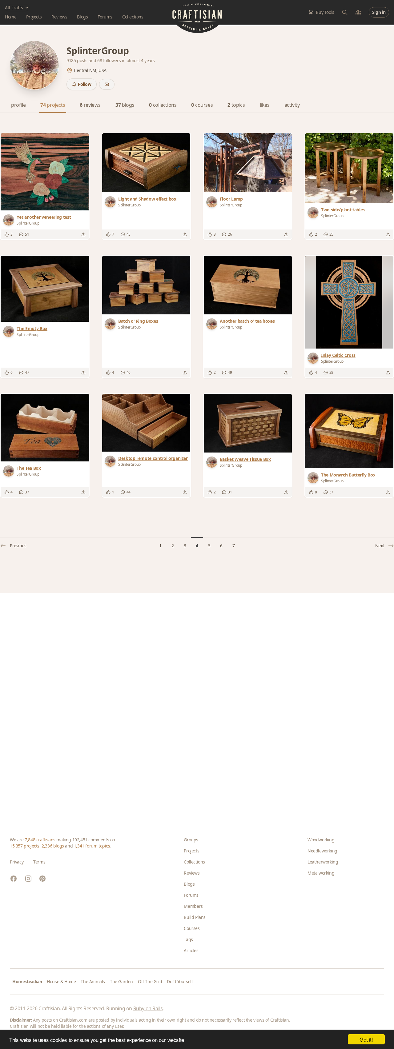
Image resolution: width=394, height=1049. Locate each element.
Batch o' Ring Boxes (138, 321)
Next (379, 545)
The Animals (93, 981)
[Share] (83, 234)
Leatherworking (323, 862)
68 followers (109, 60)
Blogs (82, 17)
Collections (132, 17)
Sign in (379, 12)
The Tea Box (29, 468)
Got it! (366, 1039)
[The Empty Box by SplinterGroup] (45, 289)
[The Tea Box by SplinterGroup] (45, 427)
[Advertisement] (194, 705)
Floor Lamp (231, 199)
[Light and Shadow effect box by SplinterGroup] (146, 162)
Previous (18, 545)
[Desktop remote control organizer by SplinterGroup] (146, 423)
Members (193, 906)
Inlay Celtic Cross (338, 355)
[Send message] (107, 84)
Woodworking (321, 840)
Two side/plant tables (343, 210)
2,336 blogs (53, 846)
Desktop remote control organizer (153, 458)
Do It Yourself (180, 981)
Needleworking (322, 851)
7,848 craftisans (40, 840)
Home (10, 17)
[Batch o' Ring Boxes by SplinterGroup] (146, 285)
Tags (188, 939)
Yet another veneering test (44, 217)
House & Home (61, 981)
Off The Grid (150, 981)
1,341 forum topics (92, 846)
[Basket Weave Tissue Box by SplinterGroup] (248, 423)
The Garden (121, 981)
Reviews (59, 17)
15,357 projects (24, 846)
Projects (34, 17)
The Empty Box (32, 328)
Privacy (16, 862)
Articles (191, 950)
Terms (39, 862)
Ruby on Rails (148, 1008)
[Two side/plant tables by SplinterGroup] (349, 168)
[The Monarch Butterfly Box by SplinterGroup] (349, 431)
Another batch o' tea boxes (247, 321)
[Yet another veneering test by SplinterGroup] (45, 171)
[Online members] (358, 12)
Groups (191, 840)
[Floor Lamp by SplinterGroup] (248, 162)
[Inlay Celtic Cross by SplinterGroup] (349, 302)
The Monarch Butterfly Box (348, 475)
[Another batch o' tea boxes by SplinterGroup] (248, 285)
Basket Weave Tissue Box (245, 459)
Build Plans (195, 917)
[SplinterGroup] (10, 219)
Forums (105, 17)
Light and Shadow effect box (147, 199)
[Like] (6, 234)
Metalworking (321, 873)
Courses (191, 928)
